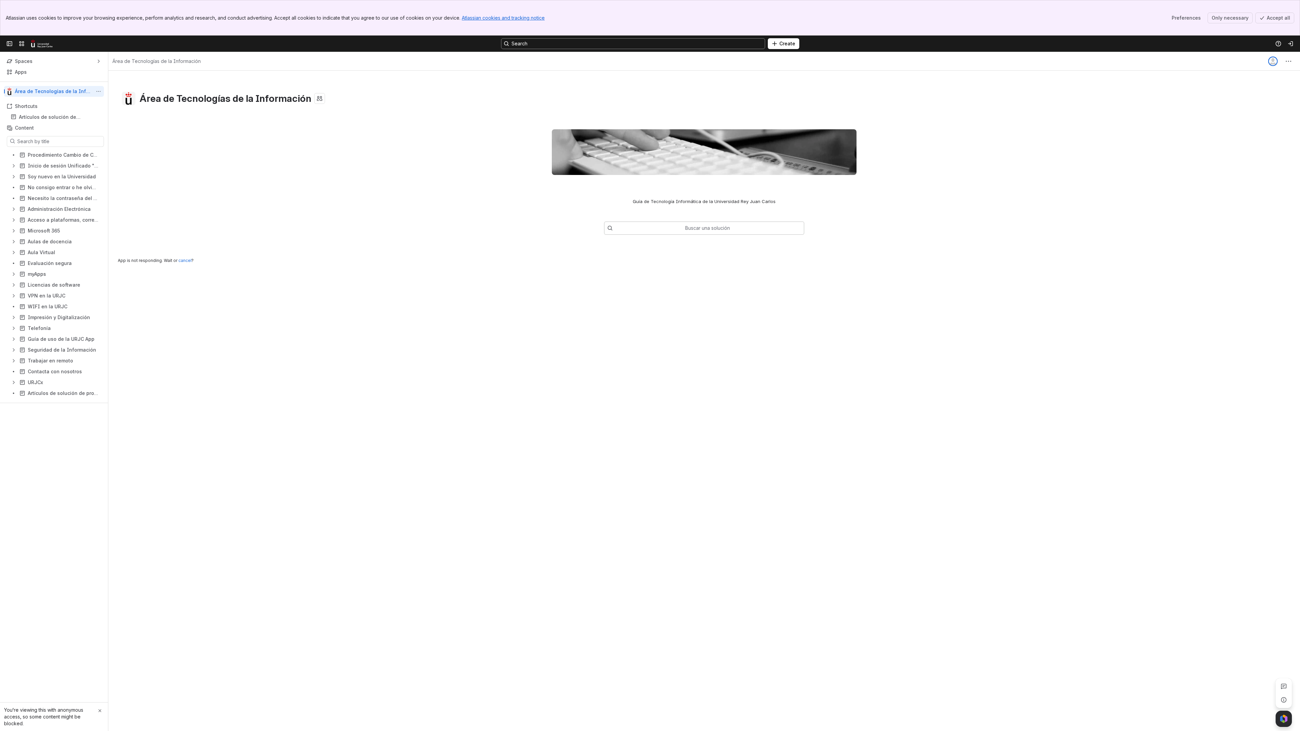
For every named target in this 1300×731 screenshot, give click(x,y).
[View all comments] (1283, 686)
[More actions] (98, 91)
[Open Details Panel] (1283, 699)
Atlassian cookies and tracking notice (503, 18)
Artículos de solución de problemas (47, 117)
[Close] (100, 711)
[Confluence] (42, 43)
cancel (185, 260)
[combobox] (616, 228)
